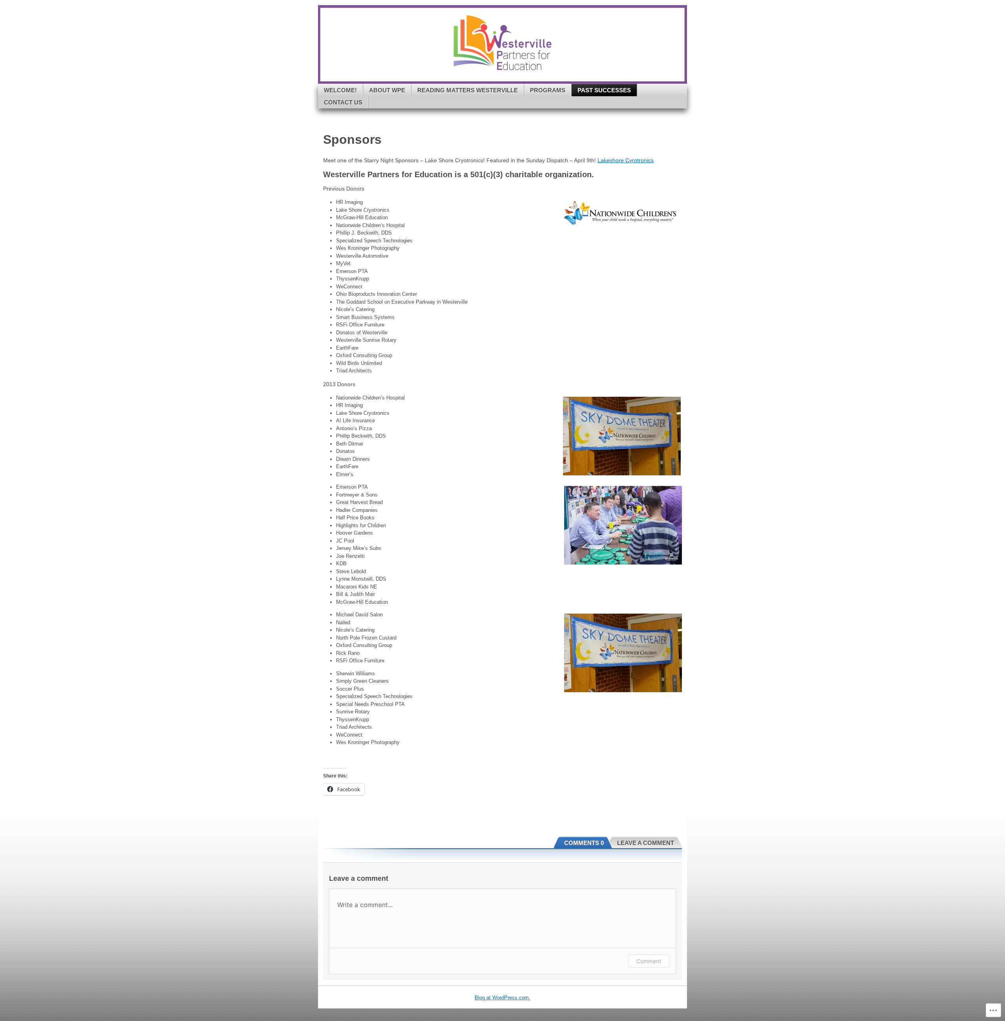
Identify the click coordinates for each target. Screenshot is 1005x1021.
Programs (547, 90)
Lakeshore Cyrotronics (626, 160)
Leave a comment (645, 843)
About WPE (387, 90)
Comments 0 (584, 843)
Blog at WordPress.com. (502, 998)
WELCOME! (340, 90)
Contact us (343, 102)
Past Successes (604, 90)
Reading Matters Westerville (467, 90)
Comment (648, 961)
